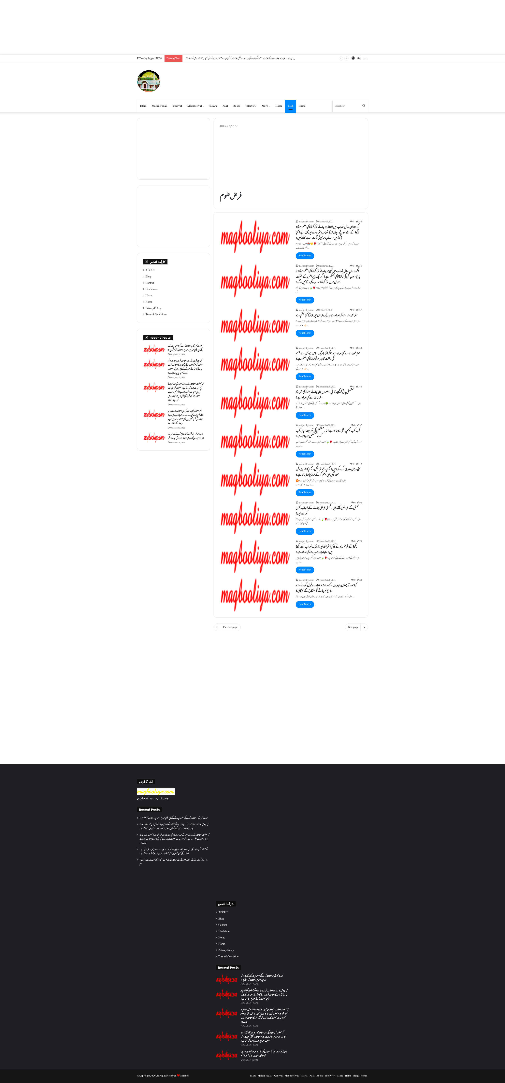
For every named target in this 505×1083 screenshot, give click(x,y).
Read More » (305, 256)
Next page (353, 627)
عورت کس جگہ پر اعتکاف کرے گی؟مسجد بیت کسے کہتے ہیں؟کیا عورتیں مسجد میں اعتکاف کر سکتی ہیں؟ (185, 348)
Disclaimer (152, 289)
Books (236, 106)
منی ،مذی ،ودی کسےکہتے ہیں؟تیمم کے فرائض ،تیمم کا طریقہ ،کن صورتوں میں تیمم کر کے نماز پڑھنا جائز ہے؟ (328, 472)
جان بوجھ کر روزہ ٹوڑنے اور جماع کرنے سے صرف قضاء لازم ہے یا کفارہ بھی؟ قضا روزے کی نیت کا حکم (186, 436)
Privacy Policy (153, 308)
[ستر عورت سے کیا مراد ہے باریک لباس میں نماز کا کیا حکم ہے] (255, 325)
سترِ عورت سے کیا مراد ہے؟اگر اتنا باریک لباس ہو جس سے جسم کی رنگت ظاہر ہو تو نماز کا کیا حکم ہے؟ (328, 356)
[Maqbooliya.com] (148, 81)
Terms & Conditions (156, 314)
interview (251, 106)
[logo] (156, 795)
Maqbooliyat (194, 106)
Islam (143, 106)
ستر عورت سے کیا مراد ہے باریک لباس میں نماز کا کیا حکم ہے (326, 315)
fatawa (213, 106)
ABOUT (150, 270)
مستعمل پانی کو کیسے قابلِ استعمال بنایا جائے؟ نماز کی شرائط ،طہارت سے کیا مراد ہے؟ (325, 395)
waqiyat (177, 106)
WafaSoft (184, 1076)
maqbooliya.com (306, 222)
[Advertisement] (252, 27)
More (265, 106)
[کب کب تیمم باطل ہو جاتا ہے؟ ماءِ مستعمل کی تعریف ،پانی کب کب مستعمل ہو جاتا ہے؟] (255, 440)
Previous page (230, 627)
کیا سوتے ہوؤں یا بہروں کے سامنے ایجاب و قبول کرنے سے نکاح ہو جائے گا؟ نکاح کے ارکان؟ (326, 588)
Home (279, 106)
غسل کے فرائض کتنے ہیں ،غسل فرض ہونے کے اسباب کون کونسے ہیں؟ (327, 511)
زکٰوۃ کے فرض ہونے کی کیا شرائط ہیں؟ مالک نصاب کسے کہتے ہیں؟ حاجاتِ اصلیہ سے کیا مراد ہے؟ (326, 550)
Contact (150, 283)
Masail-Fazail (159, 106)
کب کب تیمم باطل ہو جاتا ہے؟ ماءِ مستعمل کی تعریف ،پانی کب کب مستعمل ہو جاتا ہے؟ (328, 434)
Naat (225, 106)
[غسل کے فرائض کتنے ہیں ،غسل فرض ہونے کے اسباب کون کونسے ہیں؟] (255, 517)
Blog (290, 106)
